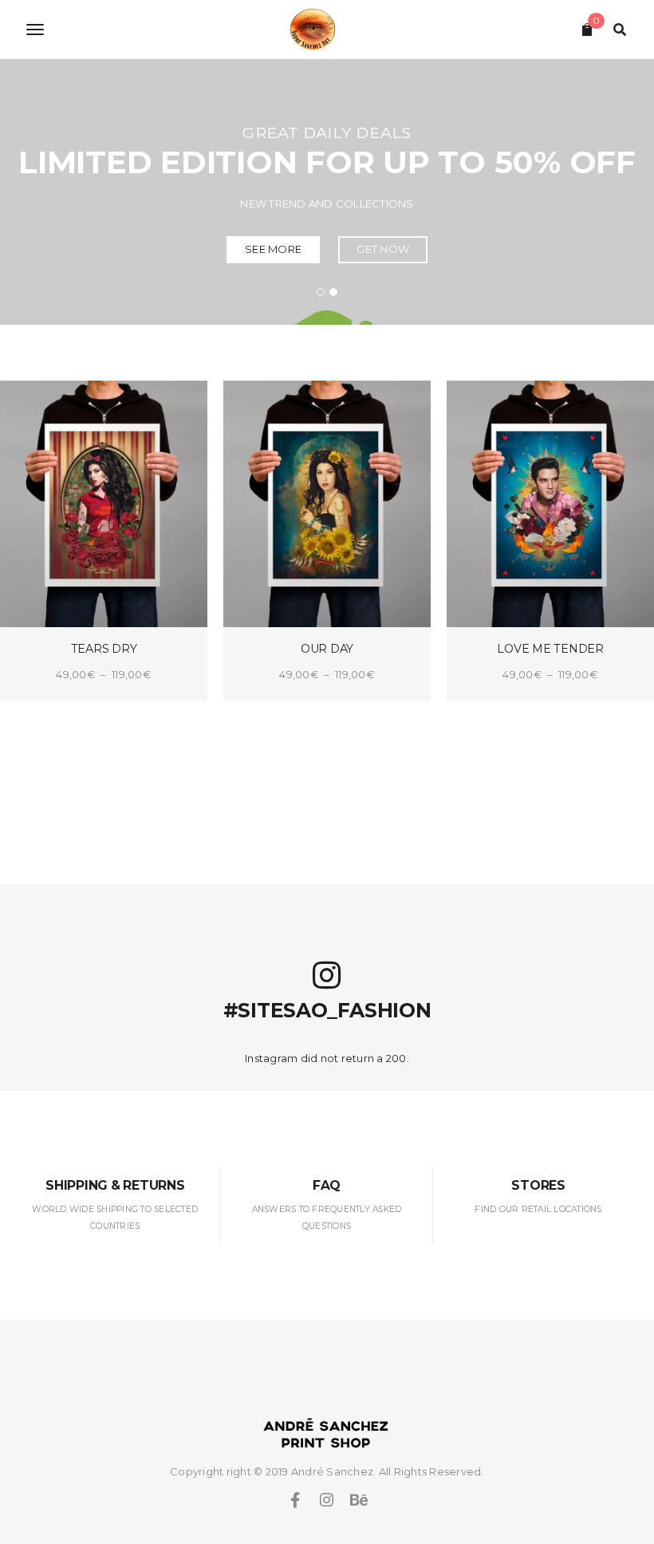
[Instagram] (327, 1500)
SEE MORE (273, 249)
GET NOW (383, 249)
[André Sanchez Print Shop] (327, 29)
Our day (327, 649)
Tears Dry (104, 649)
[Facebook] (295, 1500)
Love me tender (550, 649)
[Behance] (359, 1500)
